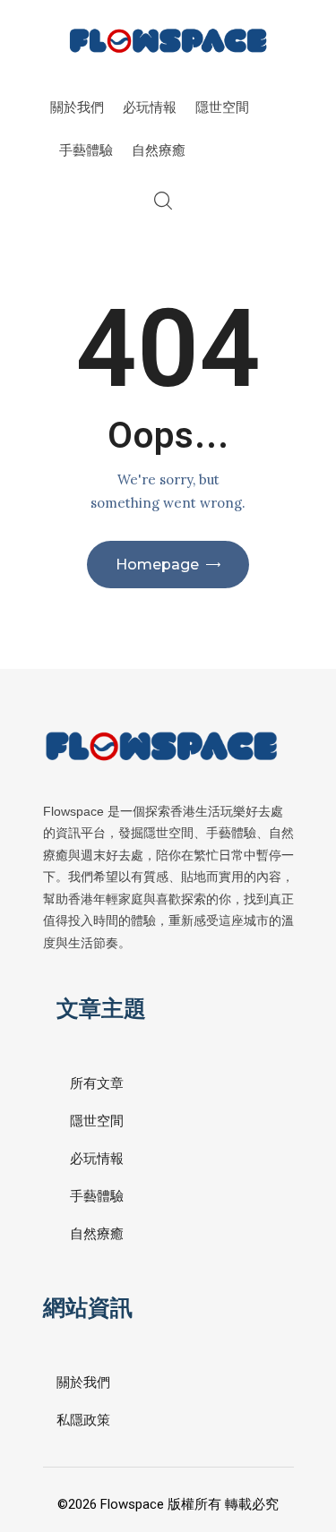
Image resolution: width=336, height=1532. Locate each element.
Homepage (157, 564)
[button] (260, 1443)
